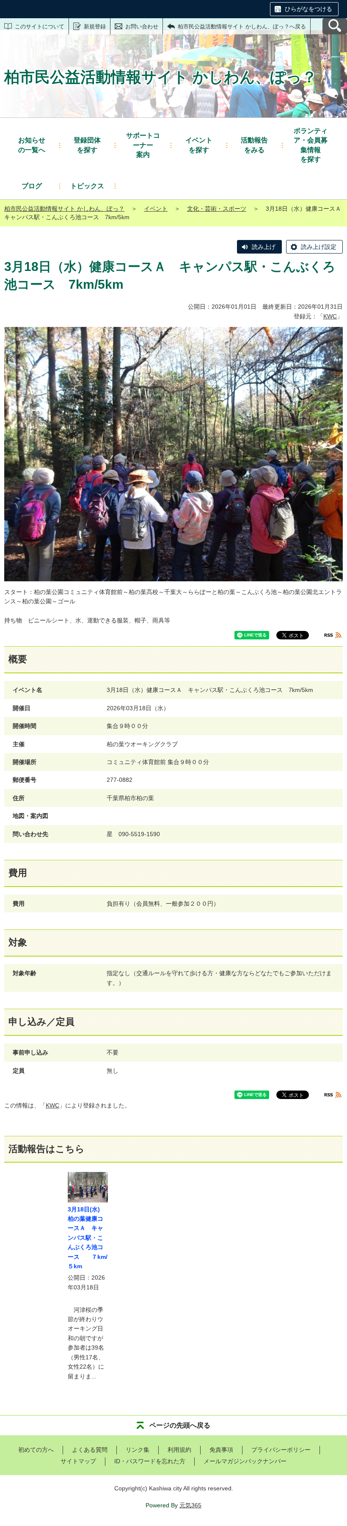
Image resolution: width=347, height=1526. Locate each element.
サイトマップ (78, 1461)
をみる (254, 145)
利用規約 (179, 1449)
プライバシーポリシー (281, 1449)
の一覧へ (31, 145)
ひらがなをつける (308, 9)
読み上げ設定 (318, 246)
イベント (156, 208)
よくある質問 (89, 1449)
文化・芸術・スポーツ (216, 208)
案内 (143, 145)
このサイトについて (39, 26)
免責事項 (221, 1449)
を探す (87, 145)
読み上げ (263, 246)
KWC (330, 316)
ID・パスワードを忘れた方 (149, 1461)
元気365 (190, 1505)
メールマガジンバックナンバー (245, 1461)
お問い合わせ (141, 26)
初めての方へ (36, 1449)
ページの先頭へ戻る (179, 1425)
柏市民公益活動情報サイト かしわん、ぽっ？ (64, 208)
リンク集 (137, 1449)
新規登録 (95, 26)
